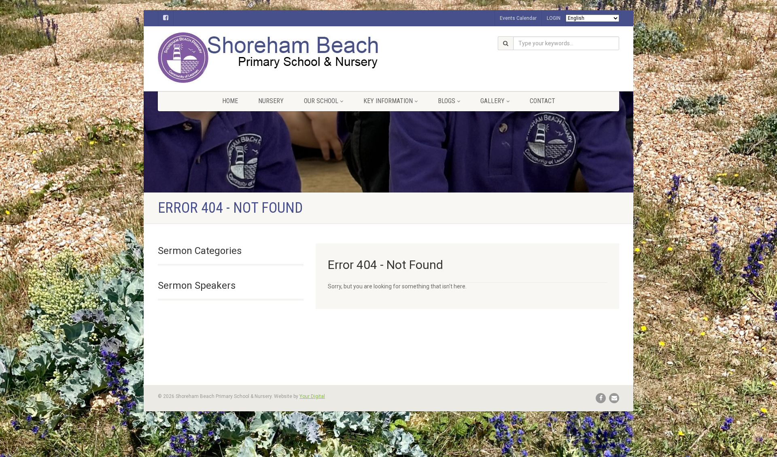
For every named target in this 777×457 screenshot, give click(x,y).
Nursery (271, 101)
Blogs (446, 101)
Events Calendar (518, 18)
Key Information (388, 101)
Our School (321, 101)
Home (230, 101)
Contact (542, 101)
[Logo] (231, 57)
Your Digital (312, 396)
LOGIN (553, 18)
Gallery (492, 101)
